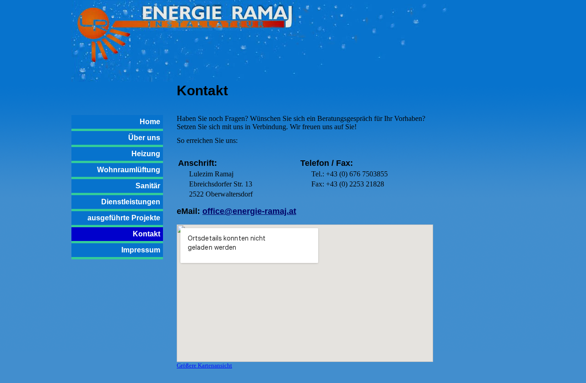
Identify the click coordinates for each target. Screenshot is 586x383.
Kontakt (146, 234)
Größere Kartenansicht (204, 365)
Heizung (145, 154)
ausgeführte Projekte (123, 218)
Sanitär (148, 186)
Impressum (140, 250)
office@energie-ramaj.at (249, 211)
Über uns (144, 138)
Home (150, 122)
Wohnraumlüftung (128, 170)
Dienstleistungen (130, 202)
